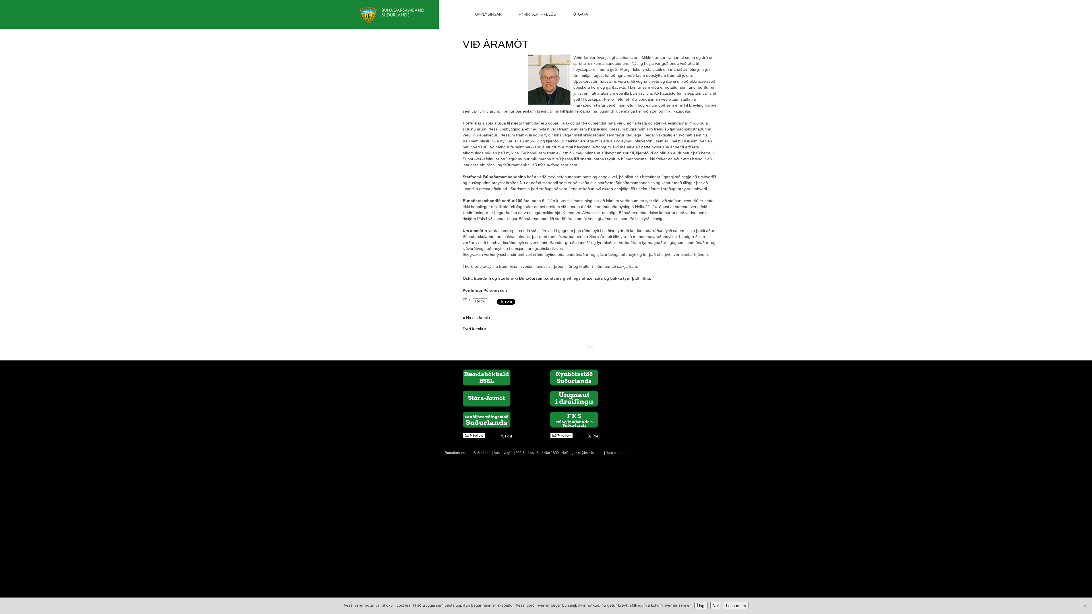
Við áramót (496, 44)
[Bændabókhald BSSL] (486, 377)
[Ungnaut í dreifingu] (574, 398)
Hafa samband (617, 453)
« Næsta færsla (476, 317)
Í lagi (701, 605)
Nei (716, 605)
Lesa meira (736, 605)
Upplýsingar (488, 14)
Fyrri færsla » (475, 328)
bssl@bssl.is (584, 453)
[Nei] (1085, 606)
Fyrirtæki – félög (537, 14)
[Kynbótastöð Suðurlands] (574, 377)
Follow (480, 301)
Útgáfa (580, 14)
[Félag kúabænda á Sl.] (574, 419)
